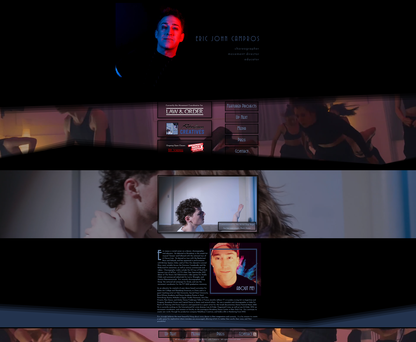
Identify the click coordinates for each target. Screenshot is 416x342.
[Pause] (161, 228)
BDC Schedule (175, 150)
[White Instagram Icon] (255, 334)
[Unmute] (165, 228)
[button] (241, 151)
